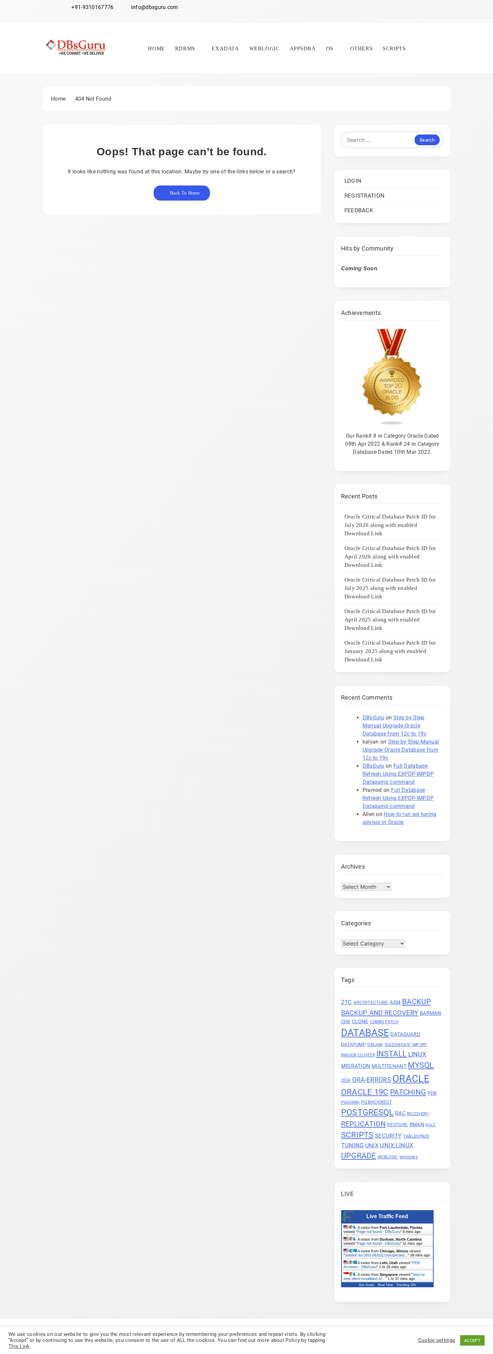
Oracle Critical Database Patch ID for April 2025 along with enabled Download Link (390, 619)
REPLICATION (363, 1124)
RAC (400, 1113)
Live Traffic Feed (387, 1216)
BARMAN (430, 1013)
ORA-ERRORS (371, 1080)
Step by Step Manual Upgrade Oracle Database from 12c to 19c (395, 725)
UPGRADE (358, 1155)
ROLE (430, 1125)
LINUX (417, 1054)
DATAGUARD (405, 1034)
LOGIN (353, 181)
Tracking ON (406, 1285)
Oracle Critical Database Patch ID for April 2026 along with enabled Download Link (390, 556)
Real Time (385, 1285)
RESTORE (397, 1124)
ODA (346, 1080)
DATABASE (365, 1032)
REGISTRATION (364, 196)
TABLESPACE (416, 1136)
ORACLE (410, 1078)
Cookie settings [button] (436, 1340)
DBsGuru (373, 717)
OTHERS (361, 48)
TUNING (352, 1145)
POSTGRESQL (367, 1112)
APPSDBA (303, 48)
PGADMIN (350, 1102)
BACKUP (416, 1001)
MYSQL (421, 1065)
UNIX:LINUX (396, 1145)
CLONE (360, 1022)
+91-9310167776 (92, 7)
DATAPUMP (353, 1044)
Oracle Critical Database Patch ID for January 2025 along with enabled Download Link (390, 651)
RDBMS (185, 48)
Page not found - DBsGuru (378, 1232)
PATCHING (408, 1092)
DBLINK (375, 1044)
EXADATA (225, 48)
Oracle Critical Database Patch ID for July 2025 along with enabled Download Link (390, 588)
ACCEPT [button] (472, 1340)
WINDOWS (408, 1157)
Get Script (366, 1285)
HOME (156, 48)
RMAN (416, 1125)
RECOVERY (418, 1113)
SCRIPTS (394, 48)
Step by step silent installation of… (384, 1276)
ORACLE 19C (365, 1092)
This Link (19, 1346)
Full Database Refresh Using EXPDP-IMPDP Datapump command (398, 774)
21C (346, 1002)
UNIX (372, 1145)
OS (329, 48)
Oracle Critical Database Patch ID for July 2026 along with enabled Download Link (390, 525)
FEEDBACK (358, 210)
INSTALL (391, 1054)
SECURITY (388, 1135)
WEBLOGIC (264, 48)
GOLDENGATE (398, 1044)
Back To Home (185, 193)
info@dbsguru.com (154, 7)
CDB (345, 1021)
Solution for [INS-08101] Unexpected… (376, 1255)
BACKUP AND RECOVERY (380, 1013)
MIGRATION (355, 1066)
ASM (395, 1002)
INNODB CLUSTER (358, 1055)
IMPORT (419, 1044)
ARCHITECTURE (370, 1002)
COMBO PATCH (384, 1022)
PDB (432, 1093)
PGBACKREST (376, 1102)
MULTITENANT (389, 1066)
